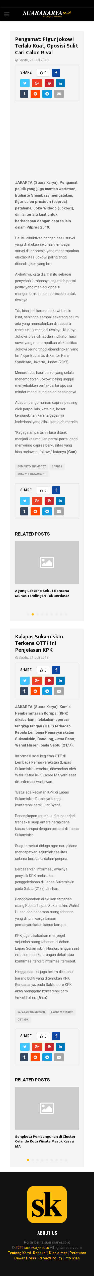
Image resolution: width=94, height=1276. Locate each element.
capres (57, 466)
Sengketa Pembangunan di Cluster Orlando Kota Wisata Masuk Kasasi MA (45, 1141)
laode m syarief (62, 1012)
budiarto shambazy (32, 466)
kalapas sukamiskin (31, 1012)
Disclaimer (58, 1253)
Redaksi (40, 1253)
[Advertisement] (47, 143)
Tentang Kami (19, 1253)
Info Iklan (72, 1258)
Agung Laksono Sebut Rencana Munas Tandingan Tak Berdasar (42, 593)
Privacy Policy (50, 1258)
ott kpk (23, 1019)
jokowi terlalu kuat (32, 473)
